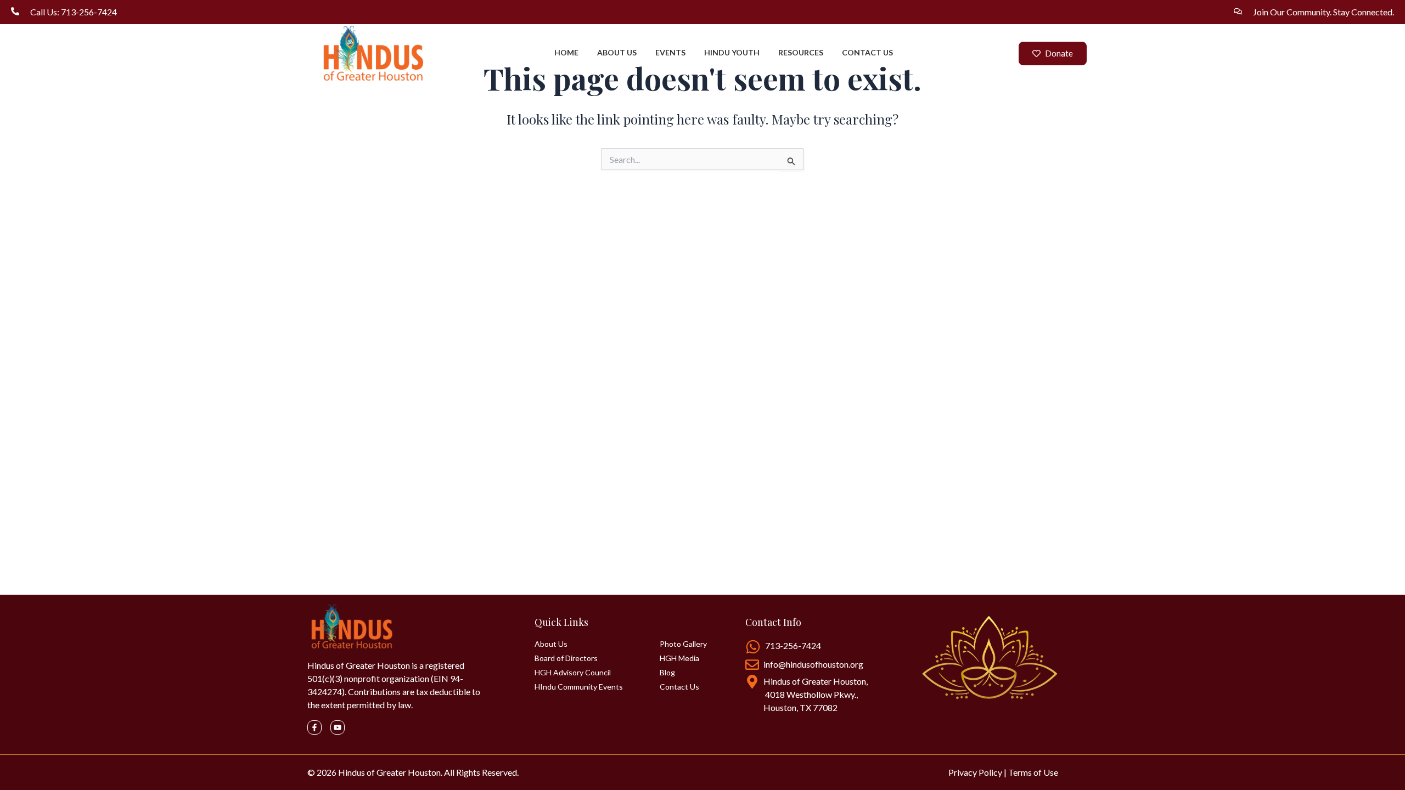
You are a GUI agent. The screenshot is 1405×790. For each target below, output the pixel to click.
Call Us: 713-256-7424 (73, 12)
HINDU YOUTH (732, 52)
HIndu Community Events (579, 686)
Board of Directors (566, 658)
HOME (566, 52)
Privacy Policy (975, 772)
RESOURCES (800, 52)
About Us (551, 644)
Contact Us (679, 686)
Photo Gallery (683, 644)
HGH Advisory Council (573, 672)
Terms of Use (1033, 772)
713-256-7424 (793, 645)
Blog (667, 672)
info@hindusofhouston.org (813, 664)
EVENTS (670, 52)
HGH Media (679, 658)
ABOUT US (617, 52)
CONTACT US (867, 52)
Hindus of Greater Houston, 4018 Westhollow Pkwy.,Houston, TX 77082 (815, 694)
